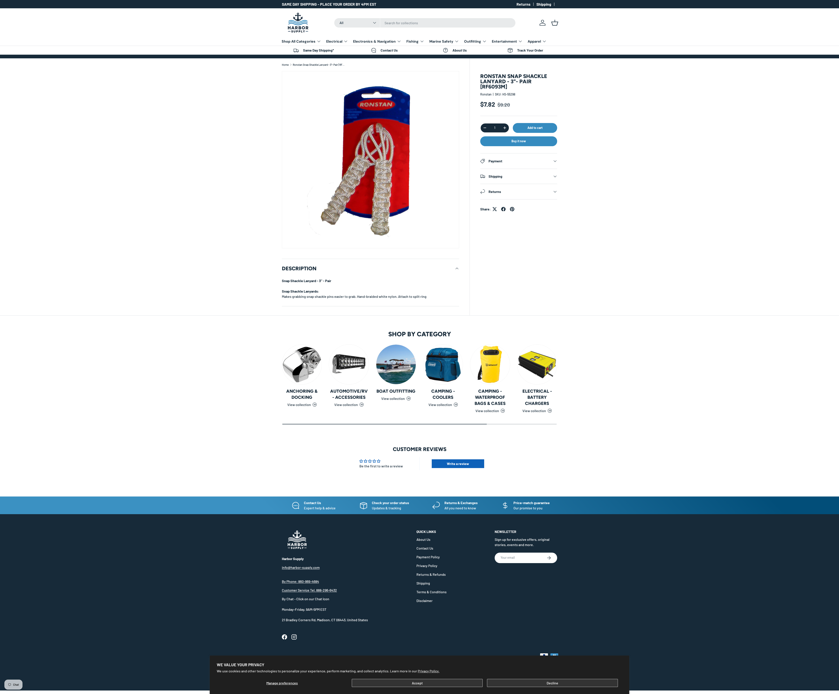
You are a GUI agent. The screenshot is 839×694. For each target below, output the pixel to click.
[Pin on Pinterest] (512, 209)
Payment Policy (428, 557)
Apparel (534, 41)
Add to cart (535, 128)
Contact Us (424, 548)
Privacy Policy (426, 566)
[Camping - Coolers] (443, 364)
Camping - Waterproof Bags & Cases (490, 397)
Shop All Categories (298, 41)
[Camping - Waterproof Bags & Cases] (490, 364)
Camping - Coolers (443, 394)
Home (285, 64)
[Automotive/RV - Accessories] (349, 364)
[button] (555, 23)
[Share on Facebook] (503, 209)
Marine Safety (441, 41)
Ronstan (486, 94)
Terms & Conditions (431, 592)
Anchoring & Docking (301, 394)
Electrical (334, 41)
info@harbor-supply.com (301, 567)
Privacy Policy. (428, 671)
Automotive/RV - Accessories (349, 394)
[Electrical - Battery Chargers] (537, 364)
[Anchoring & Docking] (302, 364)
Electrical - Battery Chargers (537, 397)
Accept (417, 683)
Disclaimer (424, 601)
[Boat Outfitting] (396, 364)
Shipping (543, 4)
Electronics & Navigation (374, 41)
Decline (552, 683)
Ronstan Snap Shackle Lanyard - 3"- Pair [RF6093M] (319, 64)
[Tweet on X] (494, 209)
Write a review (458, 464)
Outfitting (472, 41)
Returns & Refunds (431, 574)
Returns (523, 4)
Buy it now (518, 141)
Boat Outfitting (395, 391)
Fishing (412, 41)
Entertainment (504, 41)
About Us (423, 539)
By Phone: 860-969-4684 (300, 581)
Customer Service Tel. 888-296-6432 (309, 590)
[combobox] (424, 23)
